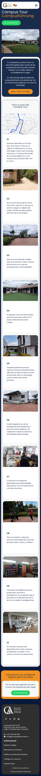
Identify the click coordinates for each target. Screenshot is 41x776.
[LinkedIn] (18, 719)
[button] (36, 5)
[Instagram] (14, 719)
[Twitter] (10, 719)
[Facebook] (6, 719)
